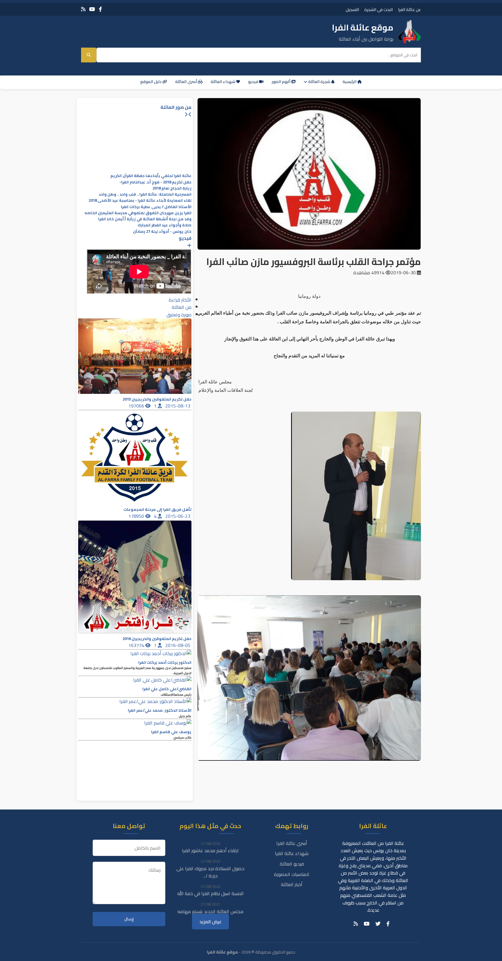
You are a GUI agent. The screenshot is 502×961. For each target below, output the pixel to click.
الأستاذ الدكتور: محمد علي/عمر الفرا (159, 710)
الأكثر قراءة (180, 299)
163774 (136, 645)
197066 (136, 405)
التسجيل (352, 9)
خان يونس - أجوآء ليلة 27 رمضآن (162, 231)
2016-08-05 (178, 645)
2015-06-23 (178, 516)
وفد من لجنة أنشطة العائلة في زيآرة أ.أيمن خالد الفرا (144, 219)
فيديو (253, 81)
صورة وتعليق (178, 314)
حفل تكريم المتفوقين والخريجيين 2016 (157, 638)
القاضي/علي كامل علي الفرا (166, 689)
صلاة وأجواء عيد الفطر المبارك (164, 225)
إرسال (129, 919)
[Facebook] (100, 9)
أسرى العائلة (186, 81)
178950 (136, 516)
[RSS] (83, 9)
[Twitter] (378, 924)
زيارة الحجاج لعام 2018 (172, 188)
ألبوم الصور (281, 81)
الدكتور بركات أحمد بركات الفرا (164, 662)
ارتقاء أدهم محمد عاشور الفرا (210, 850)
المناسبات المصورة (291, 874)
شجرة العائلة (319, 81)
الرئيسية (350, 81)
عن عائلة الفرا (409, 9)
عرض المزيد (210, 921)
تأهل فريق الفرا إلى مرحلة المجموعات (157, 509)
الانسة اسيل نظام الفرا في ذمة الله (210, 893)
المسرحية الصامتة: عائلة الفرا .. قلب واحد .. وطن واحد (145, 194)
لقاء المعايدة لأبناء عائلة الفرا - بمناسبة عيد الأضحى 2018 (140, 200)
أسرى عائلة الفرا (291, 843)
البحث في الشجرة (378, 9)
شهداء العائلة (223, 81)
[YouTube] (92, 9)
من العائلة (181, 307)
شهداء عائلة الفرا (292, 853)
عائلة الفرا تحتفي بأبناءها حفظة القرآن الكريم (150, 175)
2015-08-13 (178, 405)
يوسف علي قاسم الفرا (171, 731)
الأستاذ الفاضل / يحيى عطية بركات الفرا (156, 206)
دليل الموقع (151, 81)
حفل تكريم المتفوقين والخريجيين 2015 (157, 399)
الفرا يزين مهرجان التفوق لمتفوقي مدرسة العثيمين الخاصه (138, 213)
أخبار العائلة (291, 884)
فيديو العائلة (292, 863)
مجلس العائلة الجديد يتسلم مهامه (210, 911)
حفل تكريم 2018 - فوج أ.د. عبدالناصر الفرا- (155, 182)
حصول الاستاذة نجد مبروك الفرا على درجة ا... (210, 872)
